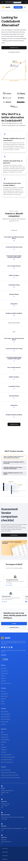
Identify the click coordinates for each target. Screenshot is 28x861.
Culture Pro (3, 680)
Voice (2, 744)
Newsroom (3, 698)
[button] (24, 7)
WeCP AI (3, 675)
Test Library (3, 752)
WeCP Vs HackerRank (5, 714)
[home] (6, 7)
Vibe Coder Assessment (6, 683)
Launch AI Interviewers (6, 770)
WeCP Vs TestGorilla (5, 719)
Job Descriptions (4, 737)
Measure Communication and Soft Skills (9, 775)
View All (3, 724)
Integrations (3, 747)
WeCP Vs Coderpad (5, 716)
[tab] (14, 457)
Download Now (14, 535)
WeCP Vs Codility (4, 721)
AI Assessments (4, 670)
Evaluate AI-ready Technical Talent (8, 772)
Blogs (2, 732)
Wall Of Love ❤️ (4, 696)
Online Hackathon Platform (7, 759)
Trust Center (5, 855)
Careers (2, 701)
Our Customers (4, 693)
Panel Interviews (4, 673)
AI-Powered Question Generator (8, 757)
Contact (3, 703)
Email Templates (4, 734)
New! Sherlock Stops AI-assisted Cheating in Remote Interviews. (13, 2)
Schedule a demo (14, 627)
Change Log (3, 749)
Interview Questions (5, 739)
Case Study (3, 742)
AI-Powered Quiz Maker (6, 754)
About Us (3, 691)
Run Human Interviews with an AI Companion (10, 777)
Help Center (4, 859)
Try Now (14, 623)
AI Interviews (3, 668)
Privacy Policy (5, 852)
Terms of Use (5, 848)
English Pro (3, 678)
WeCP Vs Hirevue (4, 711)
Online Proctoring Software (7, 762)
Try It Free (18, 7)
